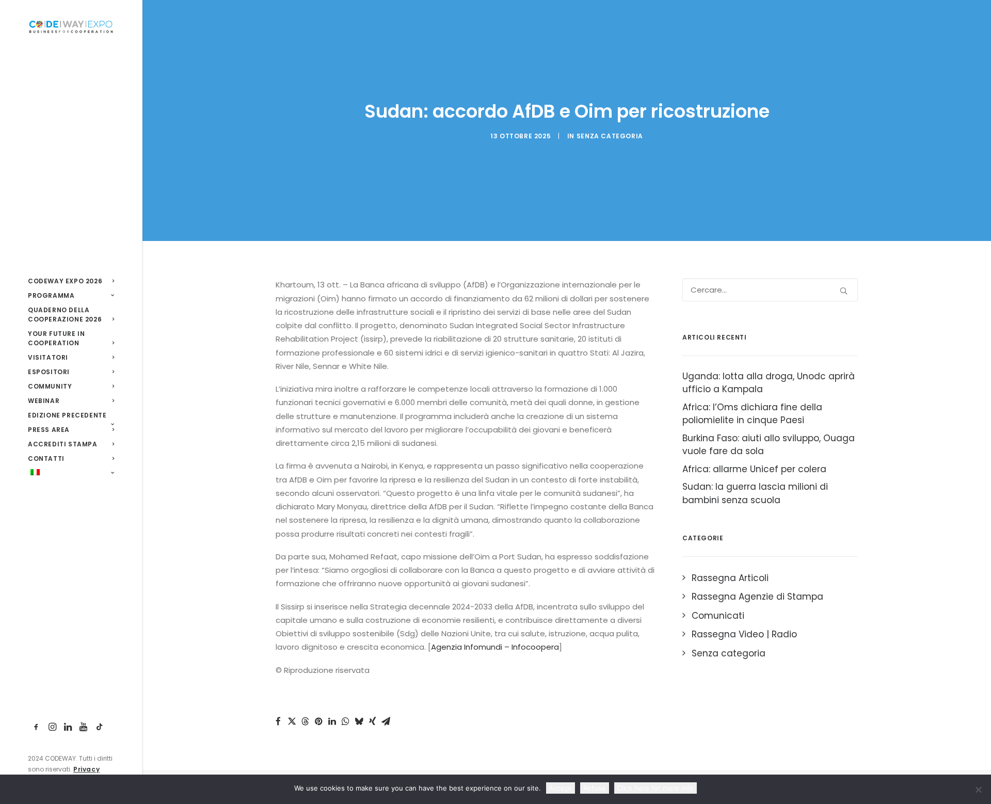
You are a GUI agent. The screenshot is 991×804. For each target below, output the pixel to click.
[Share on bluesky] (359, 721)
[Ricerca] (770, 289)
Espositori (49, 371)
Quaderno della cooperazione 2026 (65, 314)
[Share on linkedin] (332, 721)
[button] (36, 727)
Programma (51, 295)
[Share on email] (385, 721)
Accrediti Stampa (63, 444)
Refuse (594, 788)
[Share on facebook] (278, 721)
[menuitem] (71, 281)
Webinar (43, 400)
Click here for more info (655, 788)
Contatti (46, 458)
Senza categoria (610, 136)
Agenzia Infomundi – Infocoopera (495, 646)
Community (50, 386)
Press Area (49, 429)
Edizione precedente (67, 415)
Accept (560, 788)
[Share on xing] (372, 721)
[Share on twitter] (291, 721)
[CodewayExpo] (71, 26)
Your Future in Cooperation (56, 338)
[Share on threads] (305, 721)
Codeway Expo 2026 (65, 281)
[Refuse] (978, 789)
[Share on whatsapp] (345, 721)
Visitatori (48, 357)
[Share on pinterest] (318, 721)
